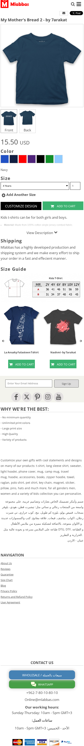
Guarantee (7, 574)
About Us (6, 563)
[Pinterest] (37, 397)
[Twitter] (27, 397)
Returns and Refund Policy (17, 597)
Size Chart (7, 580)
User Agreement (10, 602)
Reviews (5, 569)
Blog (3, 585)
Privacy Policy (9, 591)
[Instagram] (48, 397)
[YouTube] (58, 397)
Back (27, 130)
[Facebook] (16, 397)
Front (9, 130)
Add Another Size (21, 194)
